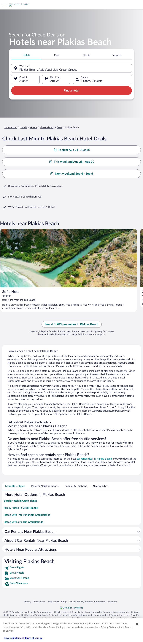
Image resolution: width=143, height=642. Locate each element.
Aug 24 (24, 80)
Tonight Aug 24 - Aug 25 (74, 149)
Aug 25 (54, 80)
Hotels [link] (23, 127)
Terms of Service (33, 638)
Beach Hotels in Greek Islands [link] (20, 501)
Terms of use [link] (39, 601)
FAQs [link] (64, 601)
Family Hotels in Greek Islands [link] (21, 508)
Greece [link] (33, 127)
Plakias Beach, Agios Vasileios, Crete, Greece (48, 69)
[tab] (26, 55)
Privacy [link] (27, 601)
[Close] (137, 624)
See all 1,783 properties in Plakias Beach (71, 324)
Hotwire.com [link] (10, 127)
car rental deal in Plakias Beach (94, 459)
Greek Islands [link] (46, 127)
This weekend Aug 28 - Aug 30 (74, 161)
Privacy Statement (14, 638)
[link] (71, 568)
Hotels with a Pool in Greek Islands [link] (23, 522)
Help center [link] (53, 601)
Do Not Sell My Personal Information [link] (87, 601)
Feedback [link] (112, 601)
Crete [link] (59, 127)
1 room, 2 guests (91, 80)
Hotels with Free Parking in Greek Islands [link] (27, 515)
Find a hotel (71, 90)
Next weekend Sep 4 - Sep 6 (74, 173)
